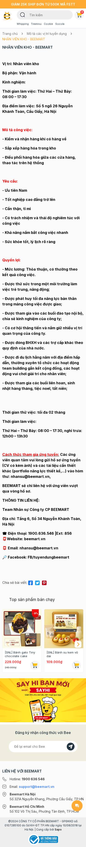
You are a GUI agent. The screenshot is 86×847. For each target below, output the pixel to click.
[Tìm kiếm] (22, 14)
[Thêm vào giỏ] (34, 665)
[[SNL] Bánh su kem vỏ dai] (63, 628)
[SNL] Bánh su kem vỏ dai (62, 654)
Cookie (48, 23)
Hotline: (27, 779)
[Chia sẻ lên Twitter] (37, 582)
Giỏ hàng (82, 12)
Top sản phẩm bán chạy (32, 599)
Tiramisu (36, 23)
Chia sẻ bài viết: (14, 582)
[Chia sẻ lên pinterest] (44, 582)
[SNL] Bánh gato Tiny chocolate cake (20, 654)
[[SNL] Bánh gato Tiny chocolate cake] (22, 628)
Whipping (23, 23)
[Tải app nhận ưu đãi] (43, 700)
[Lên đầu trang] (77, 841)
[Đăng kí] (70, 746)
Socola (59, 23)
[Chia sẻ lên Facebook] (30, 582)
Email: (32, 787)
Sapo (58, 829)
